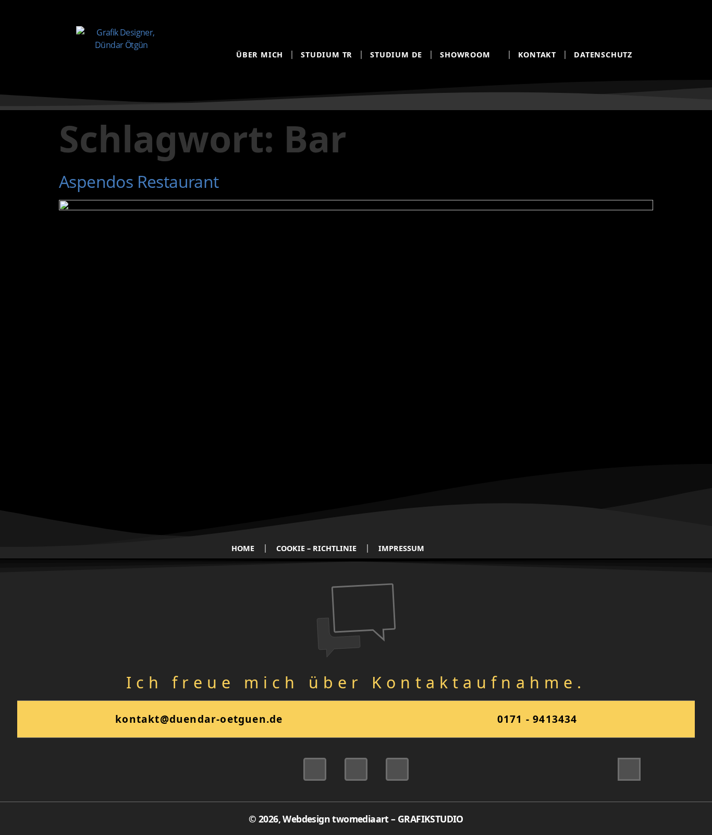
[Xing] (314, 769)
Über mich (259, 54)
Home (242, 548)
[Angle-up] (629, 769)
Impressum (401, 548)
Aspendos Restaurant (139, 181)
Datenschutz (603, 54)
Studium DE (396, 54)
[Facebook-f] (397, 769)
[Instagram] (356, 769)
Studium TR (326, 54)
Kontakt (537, 54)
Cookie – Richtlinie (316, 548)
